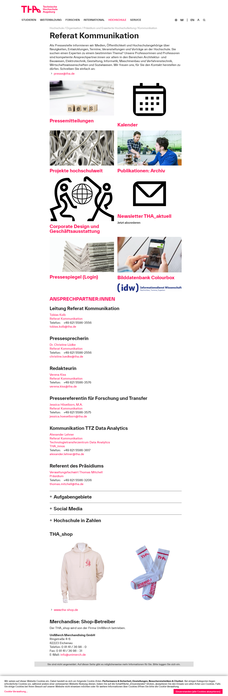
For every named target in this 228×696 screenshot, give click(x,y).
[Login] (198, 20)
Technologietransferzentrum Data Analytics (80, 442)
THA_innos (57, 446)
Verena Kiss (58, 374)
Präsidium (57, 476)
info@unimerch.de (73, 654)
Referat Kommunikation (66, 318)
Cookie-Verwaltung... (16, 691)
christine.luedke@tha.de (66, 356)
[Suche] (204, 20)
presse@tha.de (64, 73)
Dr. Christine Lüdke (63, 344)
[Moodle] (182, 20)
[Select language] (192, 20)
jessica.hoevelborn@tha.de (68, 416)
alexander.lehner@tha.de (67, 454)
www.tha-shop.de (66, 609)
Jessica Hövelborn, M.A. (66, 404)
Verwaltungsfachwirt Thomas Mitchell (76, 472)
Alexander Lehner (62, 434)
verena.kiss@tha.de (63, 386)
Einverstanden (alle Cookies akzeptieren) (198, 691)
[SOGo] (176, 20)
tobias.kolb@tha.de (63, 326)
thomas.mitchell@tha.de (66, 484)
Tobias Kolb (58, 314)
